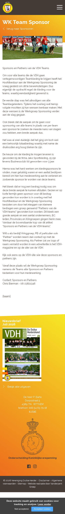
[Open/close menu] (59, 7)
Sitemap (22, 483)
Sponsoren (26, 28)
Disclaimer (44, 480)
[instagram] (35, 466)
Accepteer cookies (42, 509)
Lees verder (44, 504)
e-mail (32, 411)
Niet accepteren (21, 509)
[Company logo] (7, 8)
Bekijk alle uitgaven (19, 386)
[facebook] (29, 466)
